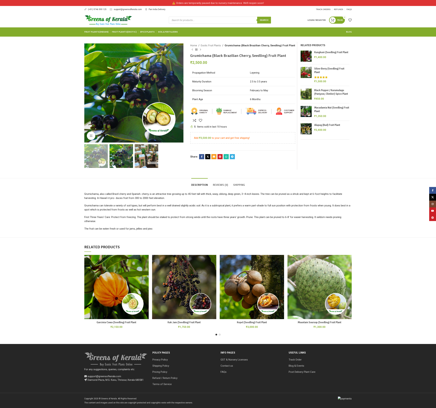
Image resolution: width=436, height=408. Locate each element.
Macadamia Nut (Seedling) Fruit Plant (331, 109)
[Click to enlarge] (91, 135)
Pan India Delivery (157, 9)
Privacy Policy (160, 359)
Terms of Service (162, 384)
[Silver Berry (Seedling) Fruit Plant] (306, 75)
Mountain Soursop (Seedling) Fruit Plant (319, 322)
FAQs (224, 371)
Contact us (227, 365)
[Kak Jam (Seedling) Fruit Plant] (184, 287)
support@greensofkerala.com (128, 9)
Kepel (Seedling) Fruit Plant (252, 322)
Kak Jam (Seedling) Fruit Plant (184, 322)
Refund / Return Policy (164, 378)
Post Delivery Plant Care (302, 371)
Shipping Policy (160, 365)
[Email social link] (213, 156)
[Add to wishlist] (200, 120)
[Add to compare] (194, 120)
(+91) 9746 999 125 (97, 9)
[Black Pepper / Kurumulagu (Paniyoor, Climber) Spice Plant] (306, 95)
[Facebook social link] (201, 156)
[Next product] (200, 50)
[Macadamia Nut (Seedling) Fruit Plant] (306, 112)
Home (193, 45)
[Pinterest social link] (220, 156)
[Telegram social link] (232, 156)
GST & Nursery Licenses (234, 359)
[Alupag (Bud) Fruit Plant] (306, 128)
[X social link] (207, 156)
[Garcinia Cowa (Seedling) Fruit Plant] (116, 287)
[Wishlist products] (350, 20)
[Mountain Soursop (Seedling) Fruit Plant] (319, 287)
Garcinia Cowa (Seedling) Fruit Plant (116, 322)
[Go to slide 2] (220, 334)
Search (264, 20)
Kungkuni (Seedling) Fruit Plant (331, 52)
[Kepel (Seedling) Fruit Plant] (252, 287)
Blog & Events (296, 365)
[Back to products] (196, 50)
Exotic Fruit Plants (211, 45)
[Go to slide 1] (216, 334)
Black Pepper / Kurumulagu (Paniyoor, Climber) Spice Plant (331, 92)
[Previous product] (192, 50)
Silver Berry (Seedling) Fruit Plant (329, 70)
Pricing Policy (159, 371)
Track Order (295, 359)
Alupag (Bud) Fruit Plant (327, 125)
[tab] (199, 183)
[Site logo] (108, 19)
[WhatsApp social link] (226, 156)
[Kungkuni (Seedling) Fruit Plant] (306, 56)
